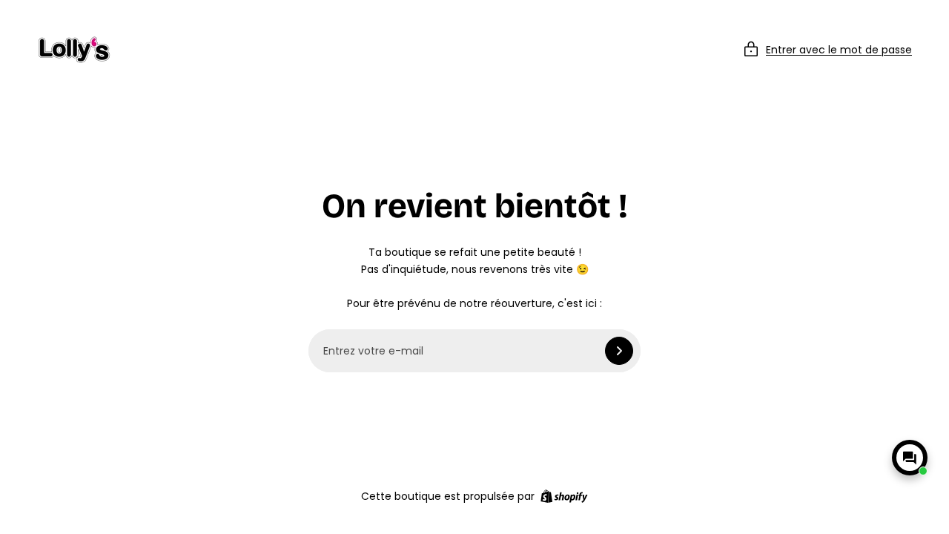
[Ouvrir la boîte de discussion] (909, 457)
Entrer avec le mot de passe (839, 49)
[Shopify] (563, 496)
